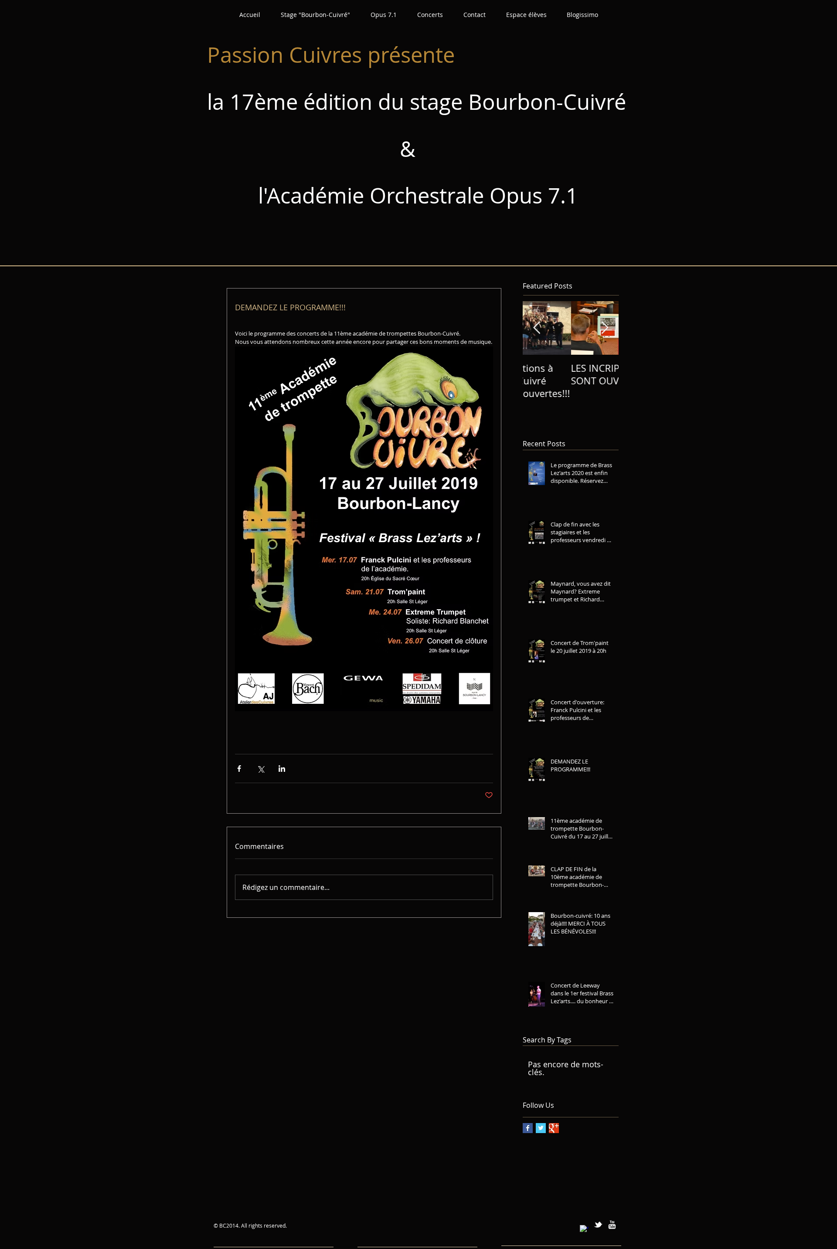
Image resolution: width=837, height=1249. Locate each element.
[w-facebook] (584, 1229)
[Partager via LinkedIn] (282, 768)
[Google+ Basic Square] (554, 1128)
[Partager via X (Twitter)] (260, 768)
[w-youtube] (612, 1224)
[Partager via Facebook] (239, 768)
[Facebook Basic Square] (528, 1128)
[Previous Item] (537, 328)
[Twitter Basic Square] (541, 1128)
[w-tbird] (598, 1224)
